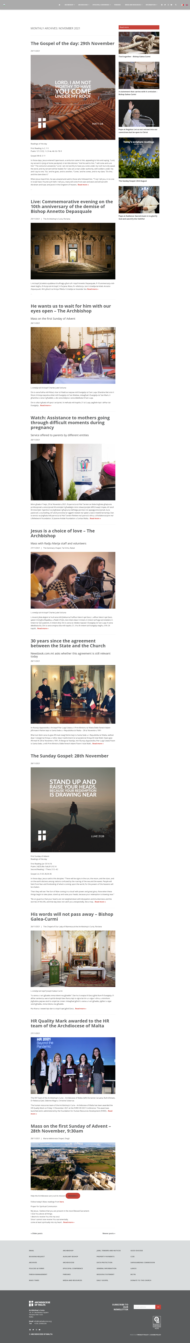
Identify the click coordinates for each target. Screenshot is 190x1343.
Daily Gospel (102, 1280)
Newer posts (109, 1233)
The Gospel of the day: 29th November (72, 43)
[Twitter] (165, 5)
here (62, 1202)
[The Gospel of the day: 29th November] (73, 97)
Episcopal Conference (73, 1268)
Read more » (83, 184)
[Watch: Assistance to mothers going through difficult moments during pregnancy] (73, 472)
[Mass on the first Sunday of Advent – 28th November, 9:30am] (73, 1166)
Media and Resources (72, 1280)
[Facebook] (162, 5)
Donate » (73, 1195)
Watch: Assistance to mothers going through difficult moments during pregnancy (70, 422)
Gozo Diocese (137, 1250)
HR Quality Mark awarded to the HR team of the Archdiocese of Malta (70, 1023)
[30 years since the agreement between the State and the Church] (73, 694)
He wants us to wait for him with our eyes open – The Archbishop (71, 308)
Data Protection (104, 1262)
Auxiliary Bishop (70, 1256)
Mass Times (34, 1280)
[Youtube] (171, 5)
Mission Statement (105, 1274)
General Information (106, 1268)
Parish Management (38, 1274)
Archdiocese (68, 1262)
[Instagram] (168, 5)
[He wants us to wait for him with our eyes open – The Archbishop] (73, 355)
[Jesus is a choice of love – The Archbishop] (73, 580)
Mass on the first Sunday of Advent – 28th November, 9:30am (71, 1128)
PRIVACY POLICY (143, 1335)
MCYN (133, 1274)
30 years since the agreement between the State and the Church (68, 643)
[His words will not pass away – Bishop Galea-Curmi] (73, 959)
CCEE (132, 1256)
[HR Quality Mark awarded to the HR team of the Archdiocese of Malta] (73, 1065)
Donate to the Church (141, 1280)
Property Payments (105, 1256)
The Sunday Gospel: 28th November (70, 756)
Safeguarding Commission (143, 1262)
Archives (33, 1262)
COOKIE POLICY (155, 1335)
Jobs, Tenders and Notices (109, 1250)
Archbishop (68, 1250)
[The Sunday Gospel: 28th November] (73, 809)
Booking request (37, 1256)
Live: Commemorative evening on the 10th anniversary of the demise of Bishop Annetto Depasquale (72, 206)
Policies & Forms (36, 1268)
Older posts (36, 1233)
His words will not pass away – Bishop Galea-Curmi (72, 916)
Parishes (67, 1274)
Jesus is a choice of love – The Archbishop (63, 533)
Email (31, 1250)
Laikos (133, 1268)
